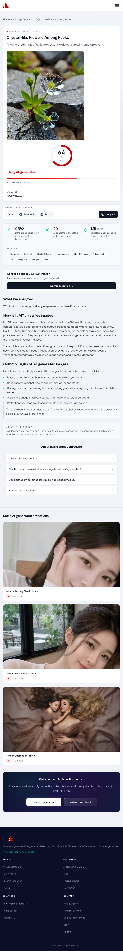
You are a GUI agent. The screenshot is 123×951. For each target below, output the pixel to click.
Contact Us (69, 887)
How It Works (9, 873)
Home (6, 19)
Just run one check (80, 802)
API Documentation (73, 866)
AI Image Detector (22, 19)
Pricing (6, 887)
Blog (65, 873)
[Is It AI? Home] (6, 5)
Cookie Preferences (74, 917)
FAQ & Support (71, 880)
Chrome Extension (12, 880)
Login (66, 924)
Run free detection (59, 285)
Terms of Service (72, 910)
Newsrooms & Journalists (16, 903)
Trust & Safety (10, 910)
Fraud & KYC (9, 917)
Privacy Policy (70, 903)
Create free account (44, 802)
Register (67, 931)
